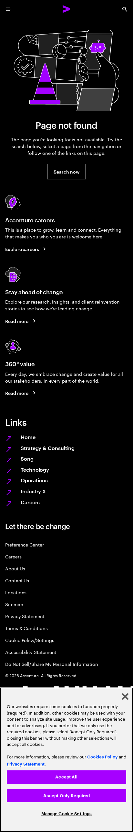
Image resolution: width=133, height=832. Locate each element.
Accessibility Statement (30, 651)
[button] (66, 171)
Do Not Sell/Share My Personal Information (51, 663)
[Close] (125, 696)
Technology (35, 469)
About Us (15, 568)
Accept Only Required (66, 796)
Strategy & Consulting (48, 447)
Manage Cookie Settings (66, 814)
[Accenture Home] (66, 9)
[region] (66, 759)
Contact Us (17, 580)
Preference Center (24, 544)
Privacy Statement (25, 616)
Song (27, 458)
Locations (15, 592)
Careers (30, 502)
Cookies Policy (102, 757)
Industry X (33, 491)
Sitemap (14, 604)
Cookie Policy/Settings (29, 640)
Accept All (66, 777)
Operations (34, 480)
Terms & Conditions (26, 628)
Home (28, 436)
